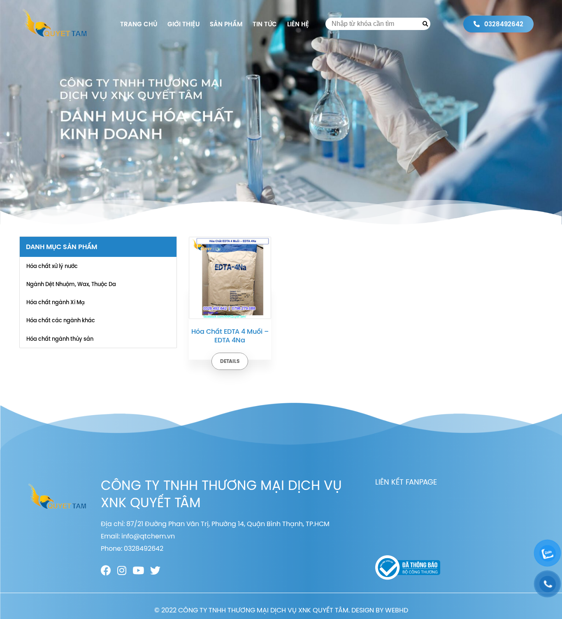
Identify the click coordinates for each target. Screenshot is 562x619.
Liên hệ (298, 24)
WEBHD (396, 609)
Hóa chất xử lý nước (52, 266)
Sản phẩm (226, 24)
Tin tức (265, 24)
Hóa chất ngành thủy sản (59, 338)
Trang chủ (138, 24)
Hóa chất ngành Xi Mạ (55, 302)
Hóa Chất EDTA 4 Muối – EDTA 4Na (230, 335)
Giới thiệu (183, 24)
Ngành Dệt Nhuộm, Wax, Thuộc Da (71, 284)
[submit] (425, 24)
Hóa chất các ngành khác (60, 320)
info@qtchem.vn (148, 535)
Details (229, 361)
